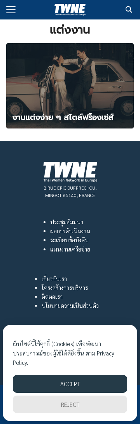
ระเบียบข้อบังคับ (69, 239)
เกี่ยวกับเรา (54, 278)
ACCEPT (70, 383)
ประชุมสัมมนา (66, 221)
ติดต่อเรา (52, 296)
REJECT (70, 404)
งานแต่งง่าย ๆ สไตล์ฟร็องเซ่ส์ (63, 117)
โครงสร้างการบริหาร (65, 287)
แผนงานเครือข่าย (70, 249)
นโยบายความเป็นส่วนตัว (70, 305)
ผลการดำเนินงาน (70, 230)
